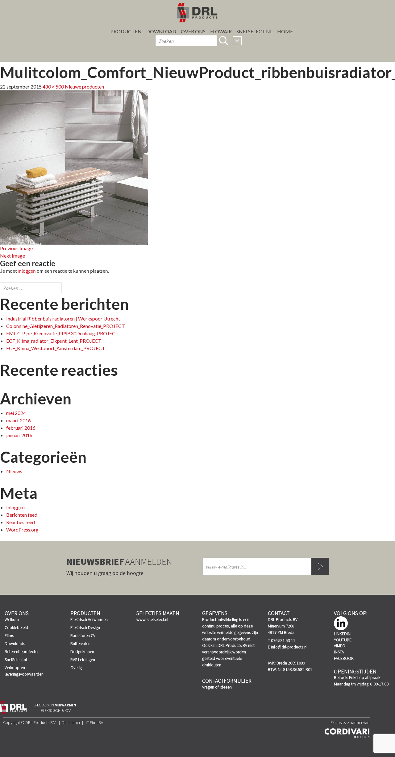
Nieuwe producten (84, 86)
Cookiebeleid (16, 627)
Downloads (15, 643)
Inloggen (15, 507)
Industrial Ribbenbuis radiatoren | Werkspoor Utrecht (63, 318)
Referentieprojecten (22, 651)
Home (285, 31)
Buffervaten (80, 643)
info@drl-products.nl (289, 647)
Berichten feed (21, 515)
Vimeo (339, 645)
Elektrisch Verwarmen (89, 619)
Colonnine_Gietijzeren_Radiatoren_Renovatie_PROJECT (65, 326)
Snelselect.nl (254, 31)
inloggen (27, 271)
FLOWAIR (221, 31)
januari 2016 (19, 435)
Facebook (344, 658)
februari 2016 (20, 428)
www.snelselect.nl (152, 619)
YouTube (342, 640)
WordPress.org (22, 529)
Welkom (12, 619)
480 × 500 (53, 86)
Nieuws (14, 471)
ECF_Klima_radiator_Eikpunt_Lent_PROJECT (54, 341)
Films (9, 635)
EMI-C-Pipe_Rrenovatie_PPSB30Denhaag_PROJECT (62, 333)
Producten (126, 31)
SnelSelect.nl (16, 659)
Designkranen (82, 651)
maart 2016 (18, 420)
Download (161, 31)
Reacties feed (20, 522)
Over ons (193, 31)
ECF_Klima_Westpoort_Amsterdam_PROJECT (55, 348)
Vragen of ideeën (217, 687)
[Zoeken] (223, 40)
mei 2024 (16, 413)
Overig (76, 667)
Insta (339, 652)
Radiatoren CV (82, 635)
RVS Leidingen (82, 659)
